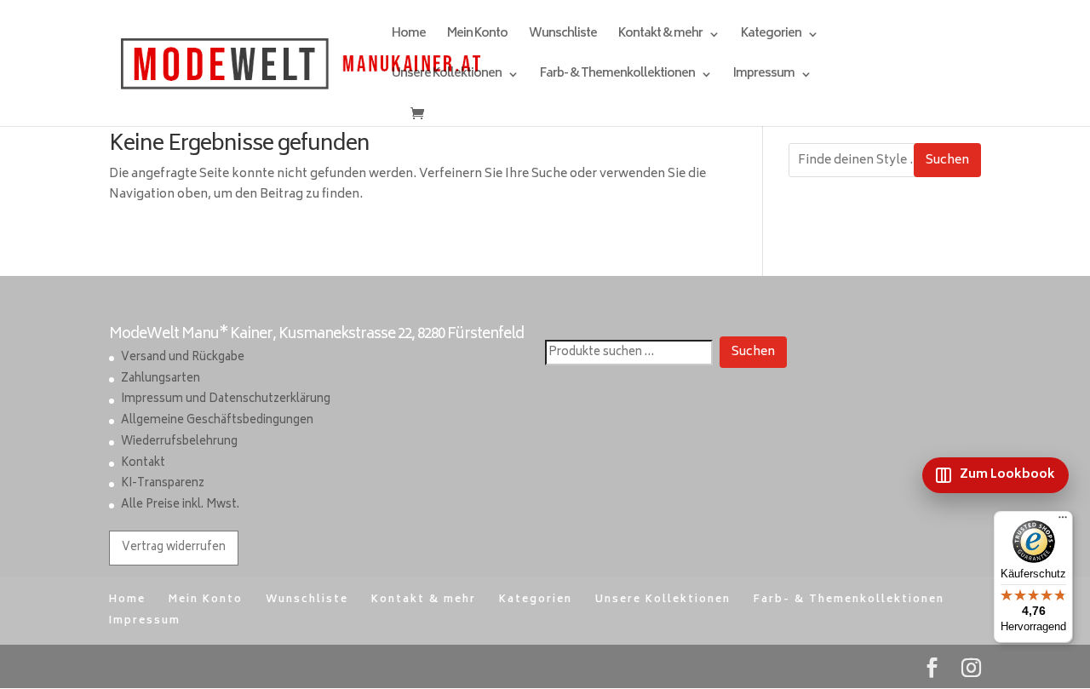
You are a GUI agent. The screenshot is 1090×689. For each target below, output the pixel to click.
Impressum (764, 76)
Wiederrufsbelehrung (179, 442)
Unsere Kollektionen (447, 76)
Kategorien (771, 36)
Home (409, 36)
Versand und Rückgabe (182, 358)
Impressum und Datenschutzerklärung (225, 400)
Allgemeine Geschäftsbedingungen (217, 421)
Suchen (947, 160)
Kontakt (143, 464)
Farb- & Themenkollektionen (617, 76)
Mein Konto (477, 36)
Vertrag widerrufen (174, 548)
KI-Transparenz (162, 484)
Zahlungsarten (160, 379)
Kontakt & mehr (660, 36)
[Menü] (1063, 521)
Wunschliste (563, 36)
